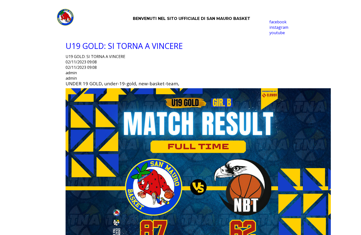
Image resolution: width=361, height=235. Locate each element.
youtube (277, 32)
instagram (278, 27)
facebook (278, 22)
